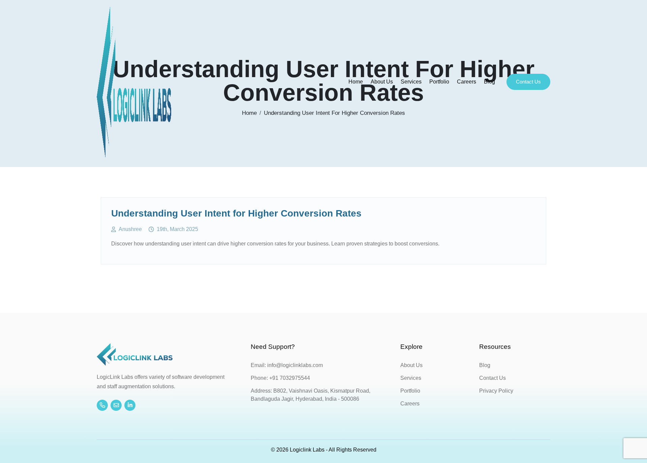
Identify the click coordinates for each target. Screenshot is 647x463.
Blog (489, 82)
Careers (466, 82)
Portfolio (439, 82)
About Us (382, 82)
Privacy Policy (496, 391)
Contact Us (528, 82)
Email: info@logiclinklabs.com (287, 365)
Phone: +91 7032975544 (280, 378)
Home (355, 82)
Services (411, 82)
